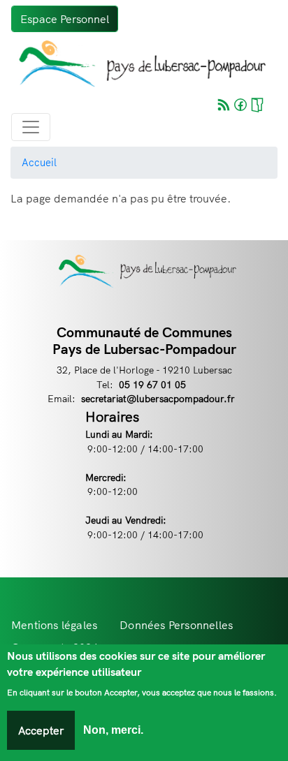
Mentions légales (54, 625)
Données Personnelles (176, 625)
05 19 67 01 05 (152, 384)
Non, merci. (113, 730)
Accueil (39, 162)
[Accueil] (138, 63)
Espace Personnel (64, 19)
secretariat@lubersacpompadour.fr (158, 398)
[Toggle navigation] (30, 127)
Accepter (41, 730)
